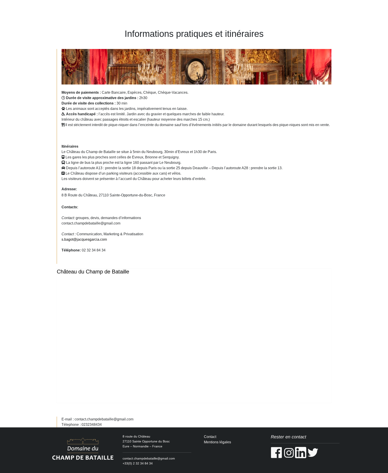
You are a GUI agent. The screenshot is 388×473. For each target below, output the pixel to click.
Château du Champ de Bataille (93, 272)
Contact (210, 437)
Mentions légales (217, 442)
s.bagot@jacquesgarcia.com (84, 239)
